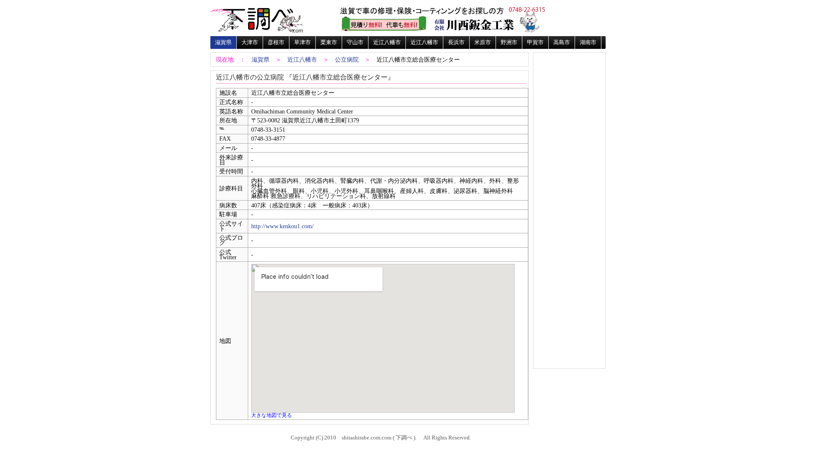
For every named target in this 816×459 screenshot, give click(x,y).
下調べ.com (257, 19)
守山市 (355, 42)
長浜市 (456, 42)
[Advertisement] (569, 81)
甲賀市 (535, 42)
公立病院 (347, 59)
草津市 (302, 42)
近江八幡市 (387, 42)
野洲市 (509, 42)
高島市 (561, 42)
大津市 (249, 42)
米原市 (482, 42)
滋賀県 (223, 42)
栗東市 (328, 42)
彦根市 (276, 42)
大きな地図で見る (271, 415)
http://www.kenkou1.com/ (282, 226)
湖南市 (588, 42)
